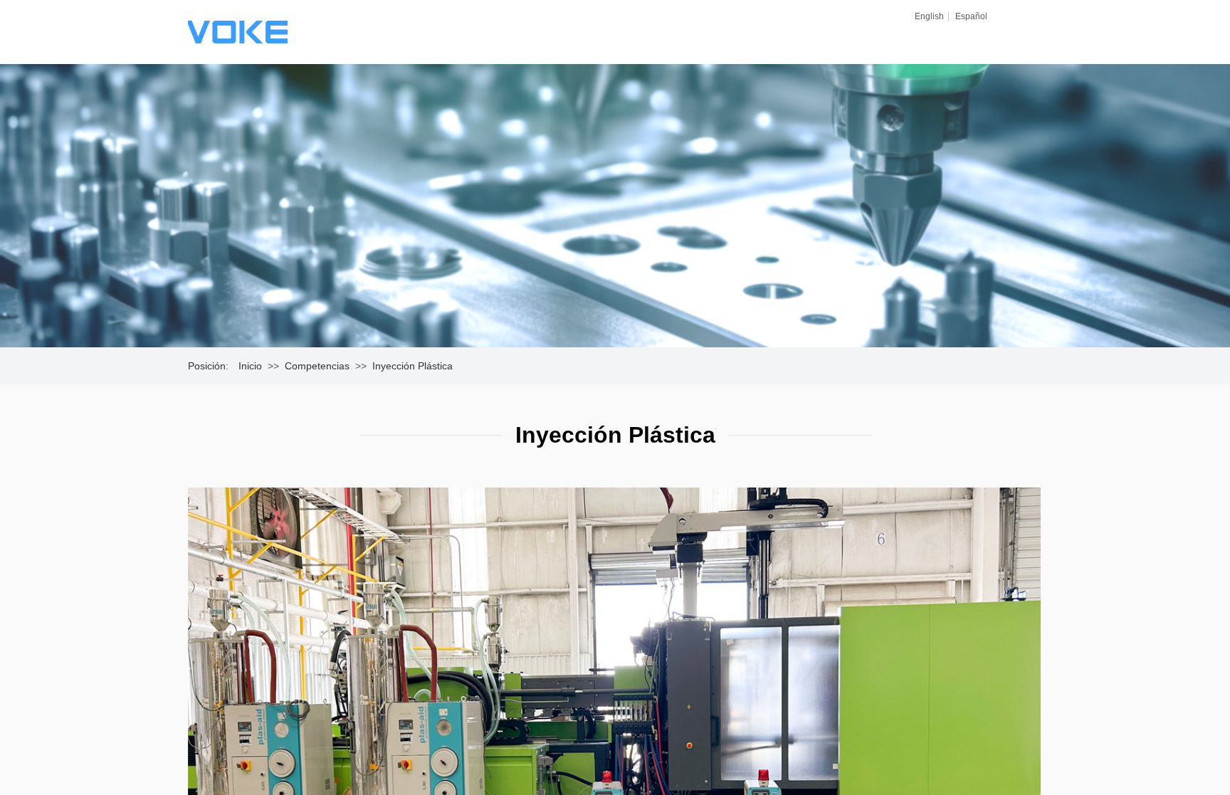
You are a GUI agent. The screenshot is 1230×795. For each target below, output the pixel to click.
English (929, 16)
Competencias (317, 366)
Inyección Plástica (412, 366)
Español (971, 16)
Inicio (250, 366)
